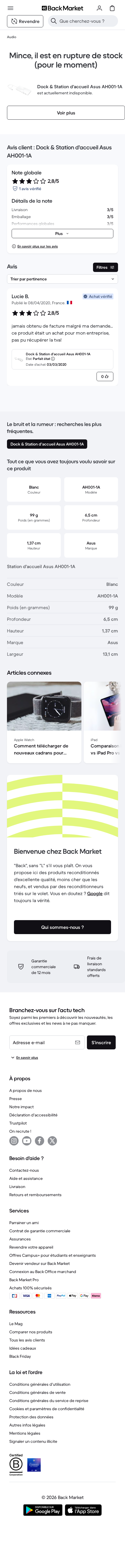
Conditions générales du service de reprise (48, 1400)
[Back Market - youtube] (26, 1141)
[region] (62, 723)
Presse (15, 1098)
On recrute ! (20, 1131)
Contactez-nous (24, 1170)
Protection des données (31, 1417)
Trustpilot (18, 1123)
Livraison (17, 1186)
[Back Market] (62, 8)
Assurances (20, 1239)
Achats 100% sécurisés (30, 1288)
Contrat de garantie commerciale (39, 1230)
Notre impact (21, 1106)
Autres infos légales (27, 1425)
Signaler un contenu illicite (33, 1441)
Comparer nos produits (30, 1331)
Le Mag (16, 1323)
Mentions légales (24, 1433)
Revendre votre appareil (31, 1247)
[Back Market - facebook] (39, 1141)
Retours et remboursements (35, 1194)
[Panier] (112, 8)
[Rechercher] (53, 21)
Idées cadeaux (22, 1348)
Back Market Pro (24, 1279)
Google (95, 893)
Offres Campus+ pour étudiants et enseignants (52, 1255)
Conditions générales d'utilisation (39, 1384)
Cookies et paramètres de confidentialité (46, 1408)
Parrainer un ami (24, 1222)
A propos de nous (25, 1090)
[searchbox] (88, 21)
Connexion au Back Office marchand (42, 1271)
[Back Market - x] (52, 1141)
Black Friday (20, 1356)
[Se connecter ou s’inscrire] (99, 8)
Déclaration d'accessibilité (33, 1115)
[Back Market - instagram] (14, 1141)
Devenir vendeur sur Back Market (39, 1263)
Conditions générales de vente (37, 1392)
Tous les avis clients (27, 1340)
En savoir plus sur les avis (37, 246)
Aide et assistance (26, 1178)
